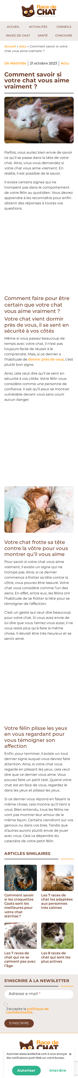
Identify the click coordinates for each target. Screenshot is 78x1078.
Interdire (57, 1070)
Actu (22, 46)
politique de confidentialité (27, 1010)
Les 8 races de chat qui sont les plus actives (55, 957)
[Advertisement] (39, 254)
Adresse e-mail (24, 994)
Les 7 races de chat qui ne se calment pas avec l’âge (20, 959)
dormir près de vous (46, 359)
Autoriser (26, 1070)
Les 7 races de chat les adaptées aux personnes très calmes (57, 901)
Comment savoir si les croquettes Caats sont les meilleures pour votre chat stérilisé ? (19, 905)
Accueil (10, 46)
